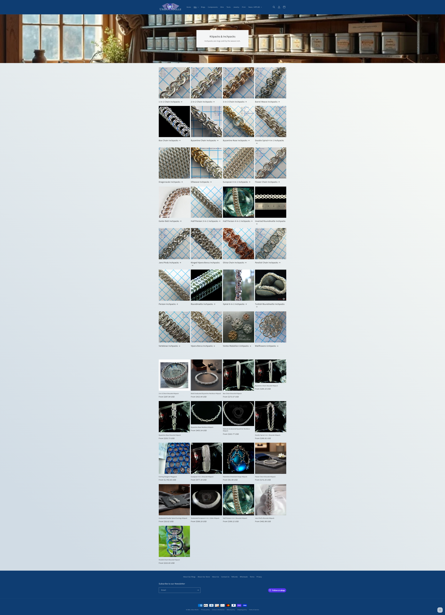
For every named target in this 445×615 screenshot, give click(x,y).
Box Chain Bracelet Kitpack (232, 393)
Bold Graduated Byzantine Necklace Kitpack (206, 393)
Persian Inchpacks (167, 304)
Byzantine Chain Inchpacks (203, 140)
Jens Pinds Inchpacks (169, 262)
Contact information (218, 609)
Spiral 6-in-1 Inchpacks (233, 304)
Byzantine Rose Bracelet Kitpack (170, 435)
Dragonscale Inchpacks (169, 182)
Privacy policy (205, 609)
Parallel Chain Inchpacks (266, 262)
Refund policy (231, 609)
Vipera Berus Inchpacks (202, 346)
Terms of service (254, 609)
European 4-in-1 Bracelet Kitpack (202, 477)
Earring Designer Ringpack (168, 477)
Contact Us (225, 577)
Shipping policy (242, 609)
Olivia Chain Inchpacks (233, 262)
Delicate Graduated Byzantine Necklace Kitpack (236, 430)
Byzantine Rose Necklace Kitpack (202, 427)
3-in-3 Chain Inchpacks (233, 101)
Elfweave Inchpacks (200, 182)
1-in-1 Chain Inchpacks (169, 101)
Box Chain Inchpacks (168, 140)
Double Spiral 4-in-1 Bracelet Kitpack (267, 435)
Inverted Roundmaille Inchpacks (270, 221)
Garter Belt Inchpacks (169, 221)
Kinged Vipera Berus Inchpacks (205, 262)
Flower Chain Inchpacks (266, 182)
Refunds (235, 577)
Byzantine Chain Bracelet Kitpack (266, 386)
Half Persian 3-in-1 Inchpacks (204, 221)
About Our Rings (189, 577)
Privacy (259, 577)
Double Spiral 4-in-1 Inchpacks (269, 140)
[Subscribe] (197, 590)
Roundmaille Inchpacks (202, 304)
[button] (196, 7)
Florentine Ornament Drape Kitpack (235, 477)
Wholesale (244, 577)
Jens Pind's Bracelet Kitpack (264, 518)
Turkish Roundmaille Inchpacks (269, 304)
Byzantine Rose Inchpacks (235, 140)
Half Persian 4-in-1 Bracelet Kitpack (235, 518)
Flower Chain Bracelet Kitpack (265, 477)
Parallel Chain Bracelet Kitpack (169, 560)
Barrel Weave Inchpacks (266, 101)
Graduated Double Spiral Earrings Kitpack (173, 518)
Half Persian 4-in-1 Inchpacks (236, 221)
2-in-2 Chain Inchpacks (201, 101)
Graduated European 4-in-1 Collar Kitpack (205, 518)
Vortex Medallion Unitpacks (236, 346)
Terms (252, 577)
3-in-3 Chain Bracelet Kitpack (169, 393)
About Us (215, 577)
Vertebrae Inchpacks (168, 346)
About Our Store (204, 577)
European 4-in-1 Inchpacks (235, 182)
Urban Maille (195, 609)
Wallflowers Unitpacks (265, 346)
